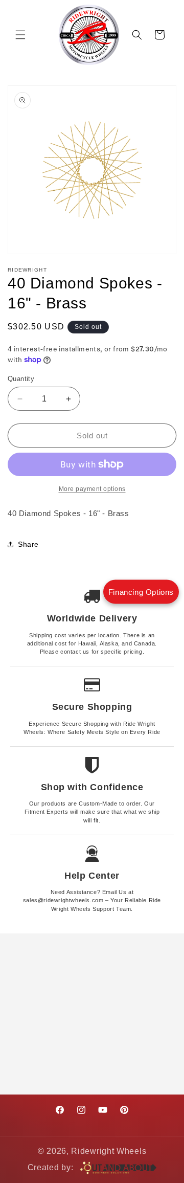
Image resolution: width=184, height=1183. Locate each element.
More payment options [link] (92, 489)
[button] (20, 35)
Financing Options (141, 591)
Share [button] (28, 544)
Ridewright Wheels (108, 1151)
